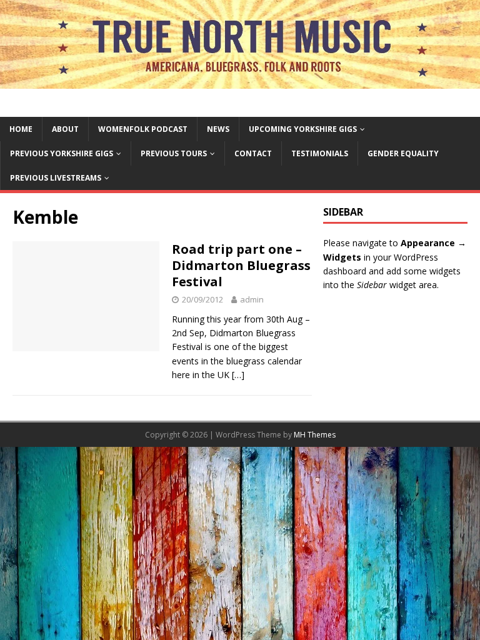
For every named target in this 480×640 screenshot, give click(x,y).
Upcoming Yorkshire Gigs (303, 129)
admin (252, 299)
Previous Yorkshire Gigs (61, 153)
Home (20, 129)
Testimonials (319, 153)
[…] (238, 375)
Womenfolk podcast (143, 129)
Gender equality (403, 153)
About (65, 129)
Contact (253, 153)
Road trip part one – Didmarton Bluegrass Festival (241, 265)
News (218, 129)
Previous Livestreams (55, 177)
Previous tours (174, 153)
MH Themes (315, 434)
